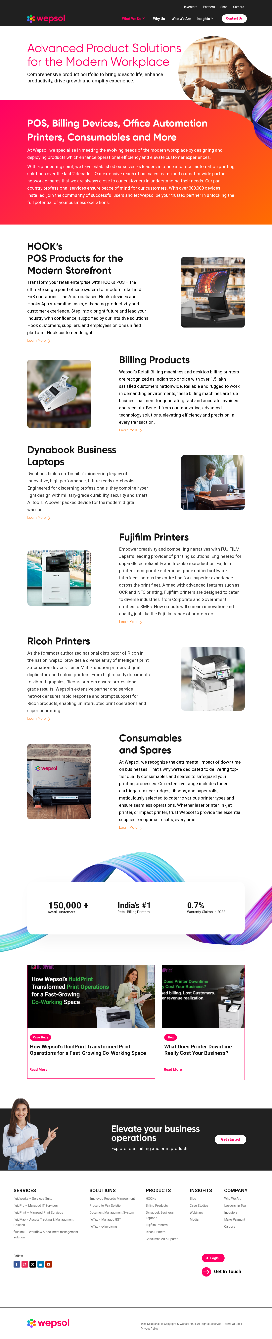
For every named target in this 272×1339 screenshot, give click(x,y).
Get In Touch (227, 1271)
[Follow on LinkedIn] (40, 1264)
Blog (170, 1037)
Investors (190, 7)
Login (214, 1258)
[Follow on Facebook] (17, 1264)
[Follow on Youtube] (48, 1264)
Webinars (196, 1212)
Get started (230, 1139)
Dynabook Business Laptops (160, 1215)
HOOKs (151, 1198)
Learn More (36, 340)
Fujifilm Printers (157, 1225)
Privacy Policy (149, 1328)
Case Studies (199, 1205)
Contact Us (234, 18)
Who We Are (181, 19)
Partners (209, 7)
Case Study (40, 1037)
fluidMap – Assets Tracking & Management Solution (43, 1222)
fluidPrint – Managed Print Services (38, 1212)
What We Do (131, 19)
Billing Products (157, 1205)
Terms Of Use (232, 1323)
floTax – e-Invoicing (103, 1226)
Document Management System (111, 1212)
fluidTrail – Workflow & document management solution (46, 1234)
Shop (224, 7)
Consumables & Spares (162, 1239)
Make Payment (234, 1219)
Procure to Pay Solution (105, 1205)
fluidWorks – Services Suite (33, 1198)
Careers (238, 7)
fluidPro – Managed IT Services (36, 1205)
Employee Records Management (112, 1198)
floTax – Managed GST (105, 1219)
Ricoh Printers (155, 1232)
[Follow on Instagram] (25, 1264)
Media (194, 1219)
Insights (203, 19)
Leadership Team (236, 1205)
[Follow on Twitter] (32, 1264)
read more (38, 1069)
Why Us (159, 19)
